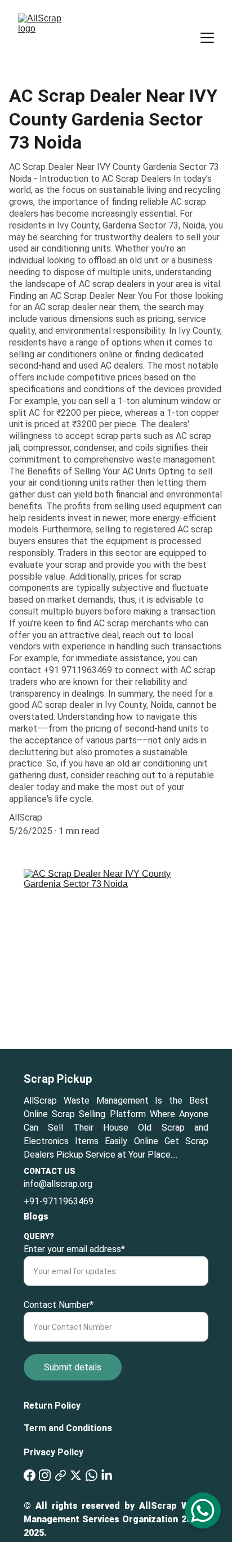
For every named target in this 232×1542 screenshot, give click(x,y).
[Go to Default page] (60, 1475)
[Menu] (207, 38)
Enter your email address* (74, 1249)
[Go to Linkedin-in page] (107, 1475)
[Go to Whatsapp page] (91, 1475)
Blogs (36, 1216)
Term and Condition (65, 1428)
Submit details (72, 1367)
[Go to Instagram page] (45, 1475)
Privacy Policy (53, 1452)
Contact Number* (58, 1304)
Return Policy (52, 1405)
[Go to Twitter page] (76, 1475)
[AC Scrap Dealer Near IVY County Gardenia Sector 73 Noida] (116, 959)
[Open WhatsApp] (203, 1510)
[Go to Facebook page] (29, 1475)
